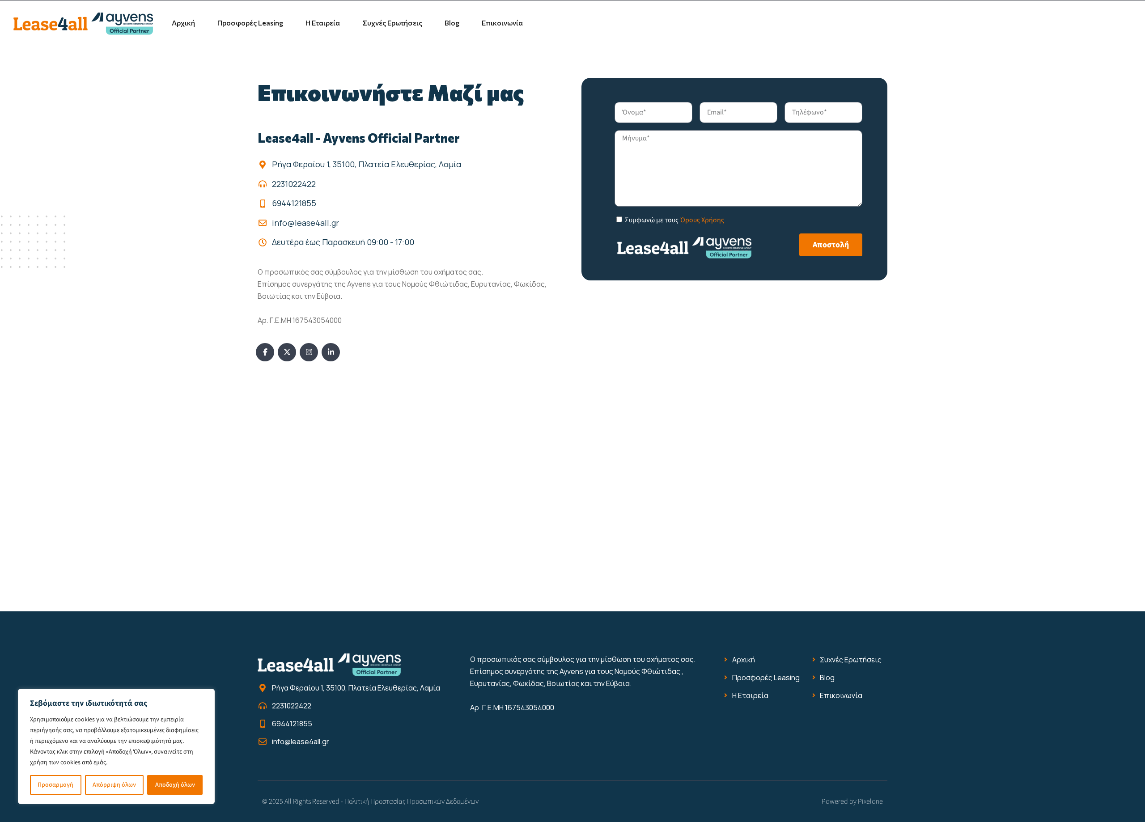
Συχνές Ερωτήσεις (392, 22)
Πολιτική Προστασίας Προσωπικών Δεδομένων (411, 801)
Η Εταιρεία (322, 22)
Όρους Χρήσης (702, 220)
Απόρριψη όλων (114, 784)
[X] (287, 352)
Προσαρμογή (55, 784)
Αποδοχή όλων (175, 784)
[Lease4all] (83, 23)
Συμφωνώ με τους (674, 220)
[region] (116, 746)
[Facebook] (265, 352)
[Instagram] (309, 352)
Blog (452, 22)
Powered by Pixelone (852, 801)
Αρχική (183, 22)
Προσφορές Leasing (250, 22)
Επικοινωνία (502, 22)
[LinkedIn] (331, 352)
